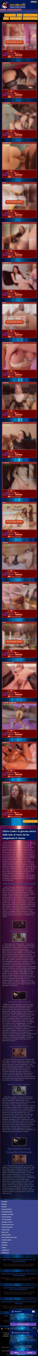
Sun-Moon (7, 103)
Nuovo (19, 15)
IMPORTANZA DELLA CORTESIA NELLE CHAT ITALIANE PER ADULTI (19, 1302)
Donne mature (7, 1214)
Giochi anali (7, 1240)
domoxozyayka (8, 422)
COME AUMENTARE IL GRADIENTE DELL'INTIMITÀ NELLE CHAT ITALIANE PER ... (19, 1288)
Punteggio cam (10, 15)
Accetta (30, 1352)
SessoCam (3, 9)
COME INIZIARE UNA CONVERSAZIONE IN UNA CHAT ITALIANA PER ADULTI (19, 1260)
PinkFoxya (7, 63)
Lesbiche (5, 1250)
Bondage (5, 1252)
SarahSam (7, 782)
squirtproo (7, 143)
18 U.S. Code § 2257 (7, 1351)
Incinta (5, 1245)
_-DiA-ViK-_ (7, 462)
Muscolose (6, 1235)
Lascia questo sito (15, 1328)
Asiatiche (5, 1229)
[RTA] (34, 1328)
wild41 (6, 542)
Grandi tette (7, 1222)
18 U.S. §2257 (17, 1346)
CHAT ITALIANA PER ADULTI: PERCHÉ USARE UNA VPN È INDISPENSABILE (19, 1274)
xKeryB (6, 382)
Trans (17, 7)
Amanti (6, 18)
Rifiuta (16, 1352)
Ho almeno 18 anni (23, 1324)
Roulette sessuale (30, 15)
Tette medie (6, 1219)
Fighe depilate (8, 1224)
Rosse (4, 1206)
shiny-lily (7, 742)
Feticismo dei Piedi (9, 1237)
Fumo (4, 1247)
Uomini (12, 7)
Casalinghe (6, 1217)
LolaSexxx (7, 223)
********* (4, 23)
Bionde (4, 1201)
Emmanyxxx (7, 263)
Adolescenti (7, 1209)
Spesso (4, 1242)
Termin (17, 1347)
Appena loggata (15, 18)
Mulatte (5, 1232)
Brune (4, 1204)
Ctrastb (6, 582)
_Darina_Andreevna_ (10, 702)
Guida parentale (27, 1346)
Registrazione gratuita (14, 42)
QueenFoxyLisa (9, 662)
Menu (33, 2)
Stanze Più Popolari (30, 18)
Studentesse (7, 1212)
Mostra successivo (30, 821)
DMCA (30, 1347)
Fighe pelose (7, 1227)
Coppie (22, 7)
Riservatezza (23, 1347)
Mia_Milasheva (8, 342)
